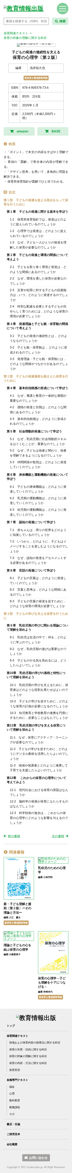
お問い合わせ (38, 1157)
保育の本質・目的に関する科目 (28, 1049)
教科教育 (14, 1100)
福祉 (12, 1086)
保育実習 (14, 1069)
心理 (12, 1093)
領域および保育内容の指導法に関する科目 (34, 1042)
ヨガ (12, 1114)
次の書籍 (58, 836)
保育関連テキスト (16, 33)
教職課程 (14, 1107)
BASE (56, 131)
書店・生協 (13, 1124)
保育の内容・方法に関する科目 (28, 1063)
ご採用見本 (13, 1134)
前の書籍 (14, 836)
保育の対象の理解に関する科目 (25, 37)
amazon (22, 131)
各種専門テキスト (17, 1079)
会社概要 (12, 1144)
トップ (11, 1025)
